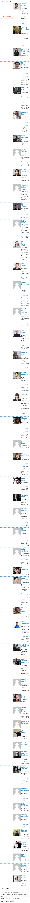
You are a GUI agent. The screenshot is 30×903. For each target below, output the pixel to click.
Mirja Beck (23, 696)
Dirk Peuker (24, 64)
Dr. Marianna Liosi (24, 609)
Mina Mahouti (24, 876)
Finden (3, 898)
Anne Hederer (24, 579)
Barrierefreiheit (5, 901)
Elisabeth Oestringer (25, 50)
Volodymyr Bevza (25, 646)
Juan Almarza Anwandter (25, 661)
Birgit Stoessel (24, 205)
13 (7, 1)
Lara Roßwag (24, 136)
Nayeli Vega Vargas (24, 310)
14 (9, 1)
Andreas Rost (24, 496)
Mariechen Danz (25, 442)
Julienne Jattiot (24, 768)
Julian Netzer (23, 4)
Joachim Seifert (24, 186)
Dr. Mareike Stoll (24, 243)
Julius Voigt (23, 331)
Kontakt (17, 898)
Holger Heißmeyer (25, 454)
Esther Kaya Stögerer (24, 223)
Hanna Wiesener (25, 373)
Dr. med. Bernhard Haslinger (25, 753)
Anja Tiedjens (24, 550)
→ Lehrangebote (24, 72)
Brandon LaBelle (24, 831)
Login (13, 898)
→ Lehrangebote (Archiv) (24, 22)
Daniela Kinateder (25, 789)
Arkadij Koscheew (25, 815)
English (12, 901)
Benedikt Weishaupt (25, 353)
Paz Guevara (24, 568)
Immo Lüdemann (25, 866)
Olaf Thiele (23, 264)
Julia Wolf (25, 394)
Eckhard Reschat (24, 113)
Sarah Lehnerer (24, 843)
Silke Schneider (25, 530)
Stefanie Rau (24, 89)
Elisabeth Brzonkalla (25, 722)
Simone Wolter (24, 419)
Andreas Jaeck (24, 479)
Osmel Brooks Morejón (24, 709)
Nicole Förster (24, 743)
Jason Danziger (24, 731)
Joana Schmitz (24, 150)
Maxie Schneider (25, 170)
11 (4, 1)
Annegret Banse (24, 680)
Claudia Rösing (24, 510)
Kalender (8, 898)
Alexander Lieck (25, 855)
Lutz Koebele (24, 805)
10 (2, 1)
